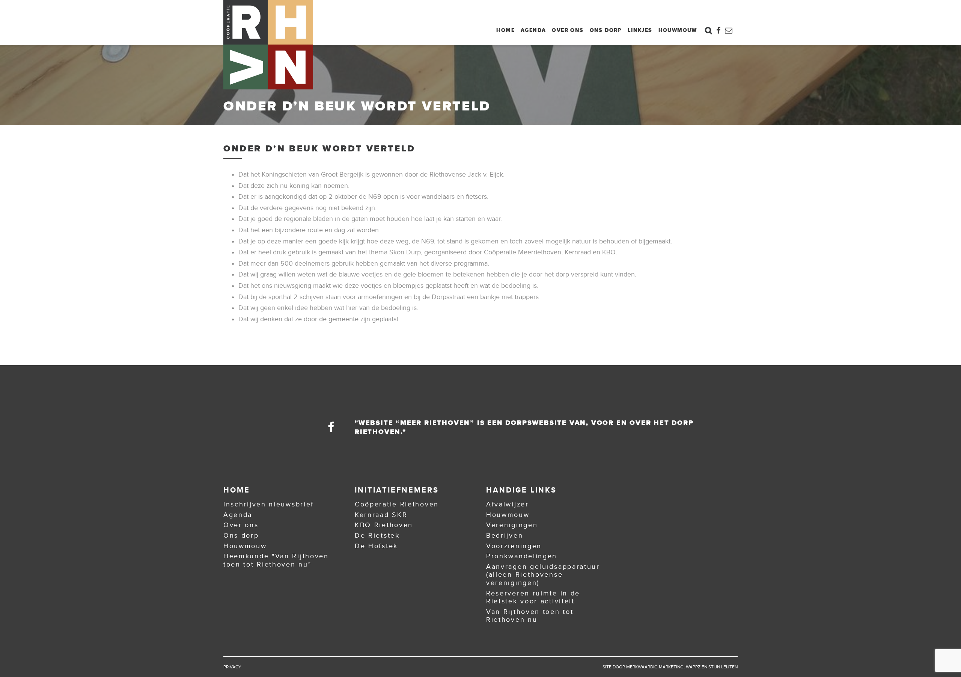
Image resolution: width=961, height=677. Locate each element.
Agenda (533, 30)
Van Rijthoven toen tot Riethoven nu (529, 616)
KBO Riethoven (384, 525)
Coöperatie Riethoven (397, 504)
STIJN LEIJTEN (723, 666)
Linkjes (640, 30)
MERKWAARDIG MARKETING (655, 666)
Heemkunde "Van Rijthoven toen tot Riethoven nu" (276, 560)
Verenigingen (512, 525)
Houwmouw (677, 30)
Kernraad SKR (381, 514)
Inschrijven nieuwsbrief (268, 504)
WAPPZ (693, 666)
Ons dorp (606, 30)
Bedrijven (504, 535)
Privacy (232, 666)
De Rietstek (377, 535)
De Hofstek (376, 546)
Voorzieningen (514, 546)
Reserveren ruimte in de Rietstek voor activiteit (533, 597)
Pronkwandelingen (521, 556)
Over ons (567, 30)
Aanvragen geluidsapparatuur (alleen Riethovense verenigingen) (543, 574)
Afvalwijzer (507, 504)
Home (505, 30)
